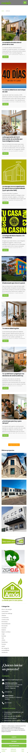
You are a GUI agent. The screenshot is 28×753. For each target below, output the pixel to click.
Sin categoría (5, 648)
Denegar (14, 741)
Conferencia (5, 617)
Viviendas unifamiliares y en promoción (13, 713)
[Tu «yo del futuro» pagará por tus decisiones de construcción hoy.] (14, 359)
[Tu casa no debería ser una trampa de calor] (14, 75)
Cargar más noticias (14, 444)
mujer (3, 634)
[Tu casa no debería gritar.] (14, 314)
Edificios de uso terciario (12, 716)
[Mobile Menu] (24, 2)
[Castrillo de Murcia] (14, 465)
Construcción (5, 619)
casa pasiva (5, 611)
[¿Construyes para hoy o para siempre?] (14, 406)
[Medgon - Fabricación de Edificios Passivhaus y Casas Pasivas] (6, 3)
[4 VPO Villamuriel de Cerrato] (14, 492)
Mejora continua (6, 632)
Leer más (5, 56)
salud (3, 646)
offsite (3, 640)
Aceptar (14, 737)
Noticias (4, 636)
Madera (4, 630)
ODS (3, 638)
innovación (5, 626)
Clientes (4, 615)
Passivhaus (5, 642)
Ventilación (5, 652)
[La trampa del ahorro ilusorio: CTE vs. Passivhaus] (14, 221)
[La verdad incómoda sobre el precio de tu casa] (14, 28)
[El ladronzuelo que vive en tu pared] (14, 268)
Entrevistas (4, 621)
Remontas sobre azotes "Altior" (15, 720)
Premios (4, 644)
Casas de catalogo (7, 613)
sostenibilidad (5, 650)
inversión (4, 628)
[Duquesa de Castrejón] (14, 519)
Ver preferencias (14, 745)
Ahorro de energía (7, 609)
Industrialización (6, 624)
